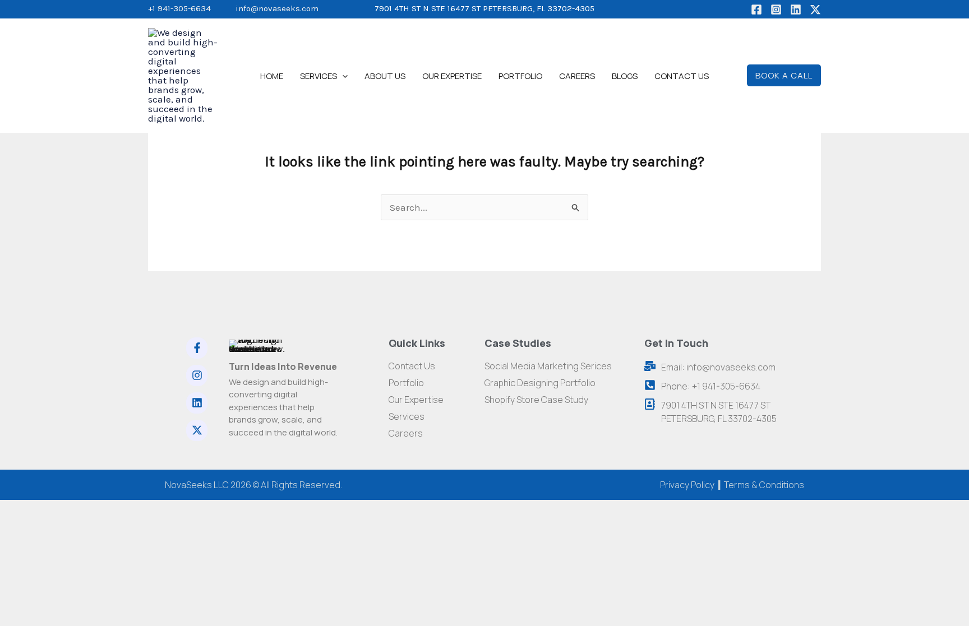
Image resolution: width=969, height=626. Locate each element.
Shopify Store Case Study (536, 399)
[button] (342, 76)
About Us (384, 76)
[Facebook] (756, 9)
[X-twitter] (196, 430)
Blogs (625, 76)
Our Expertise (452, 76)
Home (271, 76)
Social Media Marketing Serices (548, 366)
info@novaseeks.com (277, 8)
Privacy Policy (687, 485)
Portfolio (520, 76)
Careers (577, 76)
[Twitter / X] (815, 9)
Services (318, 76)
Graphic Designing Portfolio (540, 382)
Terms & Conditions (764, 485)
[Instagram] (776, 9)
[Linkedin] (795, 9)
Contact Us (681, 76)
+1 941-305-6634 (179, 8)
